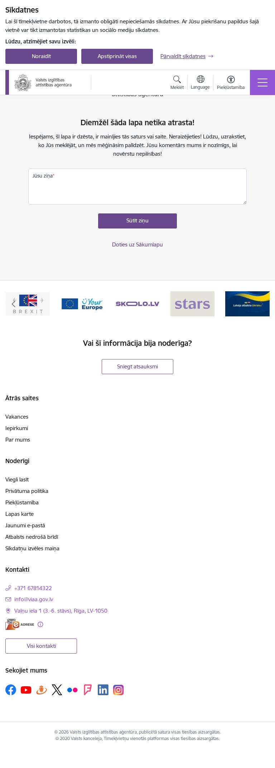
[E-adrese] (19, 624)
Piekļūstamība (22, 502)
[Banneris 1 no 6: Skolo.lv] (137, 303)
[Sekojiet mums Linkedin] (103, 689)
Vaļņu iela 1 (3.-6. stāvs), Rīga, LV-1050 (60, 610)
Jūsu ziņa (43, 176)
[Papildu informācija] (40, 624)
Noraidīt (41, 56)
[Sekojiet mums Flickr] (72, 689)
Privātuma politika (26, 490)
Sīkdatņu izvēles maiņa (32, 548)
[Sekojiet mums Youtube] (26, 689)
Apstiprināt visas (117, 56)
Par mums (17, 439)
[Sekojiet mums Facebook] (10, 689)
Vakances (16, 416)
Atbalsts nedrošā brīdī (31, 536)
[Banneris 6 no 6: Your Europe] (83, 303)
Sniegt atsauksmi (137, 366)
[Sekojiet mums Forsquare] (87, 689)
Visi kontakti (41, 645)
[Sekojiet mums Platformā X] (57, 689)
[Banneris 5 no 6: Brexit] (27, 303)
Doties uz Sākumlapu (137, 244)
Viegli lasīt (17, 479)
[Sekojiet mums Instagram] (118, 690)
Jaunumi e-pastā (25, 525)
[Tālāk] (261, 304)
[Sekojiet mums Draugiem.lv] (41, 689)
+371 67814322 (33, 588)
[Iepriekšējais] (14, 304)
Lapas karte (19, 513)
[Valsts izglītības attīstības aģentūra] (47, 82)
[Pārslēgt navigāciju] (262, 82)
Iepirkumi (16, 428)
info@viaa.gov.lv (33, 599)
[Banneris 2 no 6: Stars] (192, 303)
